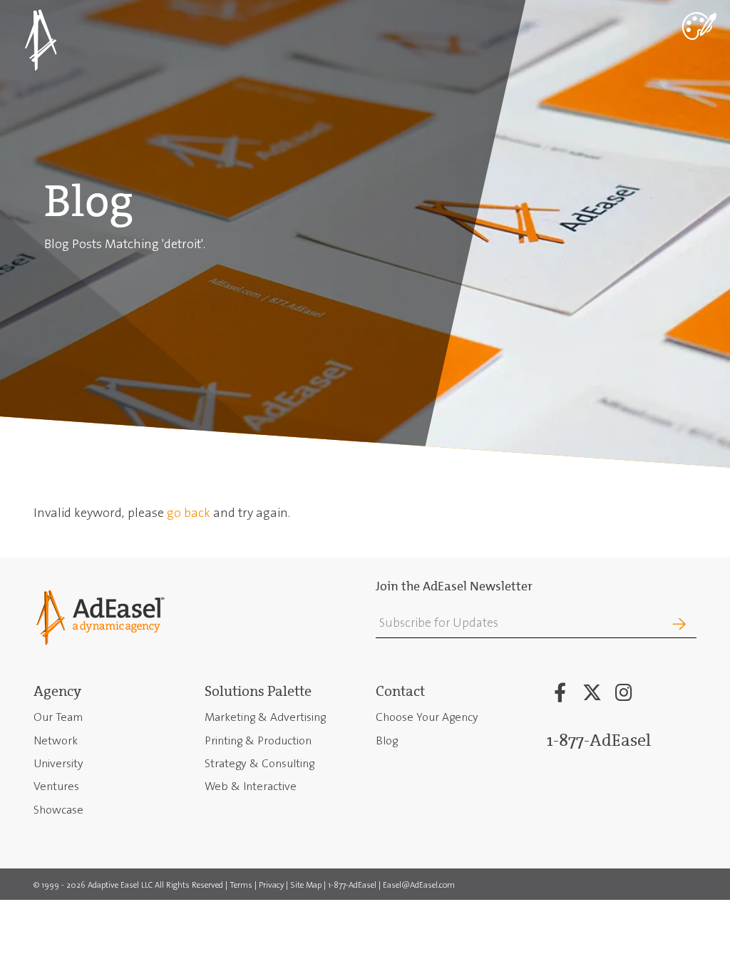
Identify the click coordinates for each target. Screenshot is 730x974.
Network (56, 740)
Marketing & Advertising (265, 716)
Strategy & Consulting (259, 763)
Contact (400, 691)
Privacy (271, 885)
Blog (387, 740)
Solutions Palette (258, 691)
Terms (241, 885)
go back (188, 512)
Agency (57, 691)
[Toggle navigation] (698, 24)
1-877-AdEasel (599, 740)
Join (656, 624)
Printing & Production (258, 740)
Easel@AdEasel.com (419, 885)
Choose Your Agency (427, 716)
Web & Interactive (251, 786)
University (58, 763)
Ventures (56, 786)
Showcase (58, 809)
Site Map (306, 885)
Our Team (58, 716)
